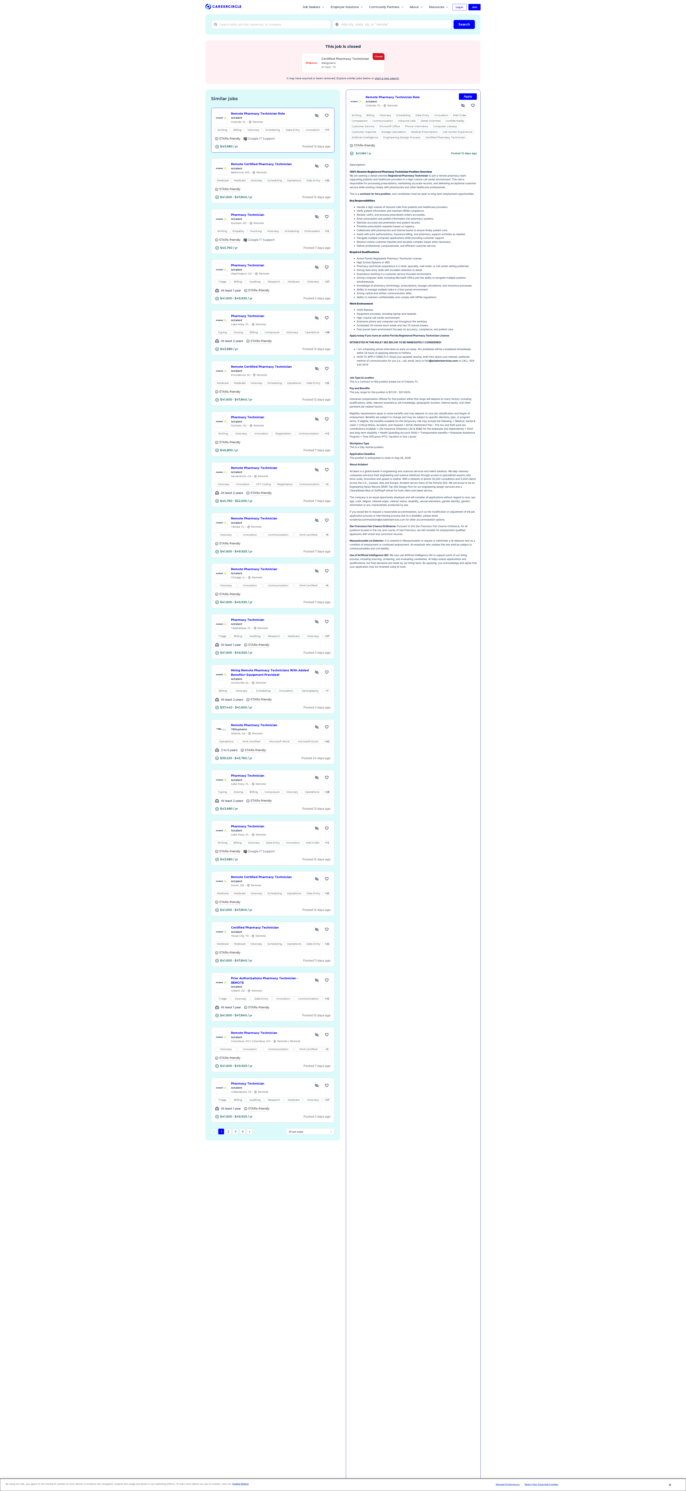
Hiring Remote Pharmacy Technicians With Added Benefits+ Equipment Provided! (270, 673)
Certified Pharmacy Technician (255, 927)
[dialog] (343, 1485)
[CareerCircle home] (223, 7)
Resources (436, 7)
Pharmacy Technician (247, 215)
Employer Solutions (344, 7)
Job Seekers (311, 7)
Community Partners (384, 7)
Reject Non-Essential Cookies (541, 1484)
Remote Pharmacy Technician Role (258, 113)
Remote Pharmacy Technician (254, 468)
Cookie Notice (240, 1483)
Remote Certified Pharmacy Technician (261, 164)
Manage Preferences (508, 1484)
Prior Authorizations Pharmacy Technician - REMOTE (264, 980)
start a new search (387, 78)
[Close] (670, 1485)
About (414, 7)
